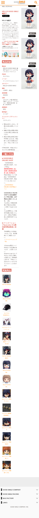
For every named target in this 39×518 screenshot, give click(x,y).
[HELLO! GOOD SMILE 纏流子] (29, 28)
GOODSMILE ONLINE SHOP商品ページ (10, 187)
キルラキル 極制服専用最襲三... (6, 414)
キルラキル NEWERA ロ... (6, 314)
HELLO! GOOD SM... (6, 299)
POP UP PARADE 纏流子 (6, 357)
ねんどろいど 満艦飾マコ (6, 457)
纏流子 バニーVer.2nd (6, 342)
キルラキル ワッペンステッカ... (6, 328)
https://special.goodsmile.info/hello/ (10, 50)
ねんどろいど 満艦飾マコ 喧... (6, 471)
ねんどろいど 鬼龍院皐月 (6, 443)
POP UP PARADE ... (6, 285)
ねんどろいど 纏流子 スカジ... (6, 400)
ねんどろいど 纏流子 (6, 428)
